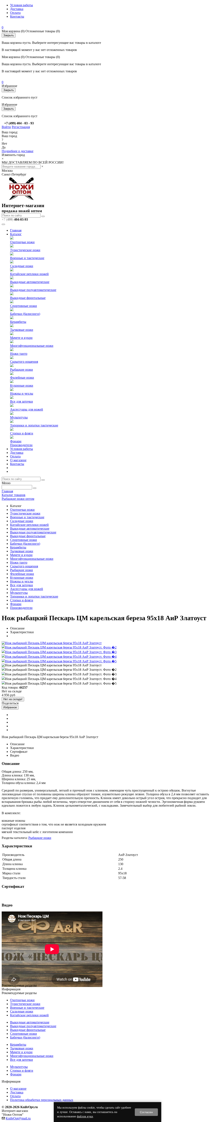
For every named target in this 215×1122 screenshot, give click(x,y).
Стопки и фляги (21, 433)
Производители (21, 445)
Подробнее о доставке (17, 151)
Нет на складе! (12, 699)
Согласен (146, 1112)
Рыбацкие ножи (21, 369)
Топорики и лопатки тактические (34, 425)
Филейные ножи (22, 377)
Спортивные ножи (23, 306)
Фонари (15, 441)
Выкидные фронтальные (28, 298)
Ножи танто (18, 353)
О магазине (18, 460)
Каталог (16, 234)
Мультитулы (19, 417)
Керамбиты (18, 322)
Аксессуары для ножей (26, 409)
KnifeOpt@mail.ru (18, 1118)
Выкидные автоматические (29, 282)
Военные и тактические (27, 258)
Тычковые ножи (21, 330)
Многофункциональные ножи (31, 345)
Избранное (10, 707)
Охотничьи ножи (22, 242)
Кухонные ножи (21, 385)
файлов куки (85, 1116)
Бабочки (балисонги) (25, 314)
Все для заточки (21, 401)
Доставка (16, 9)
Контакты (17, 16)
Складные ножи (21, 266)
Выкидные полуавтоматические (33, 290)
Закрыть (8, 35)
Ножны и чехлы (21, 393)
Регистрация (21, 127)
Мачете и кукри (21, 337)
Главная (15, 230)
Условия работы (21, 5)
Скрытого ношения (24, 361)
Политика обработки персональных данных (41, 1100)
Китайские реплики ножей (29, 274)
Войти (6, 127)
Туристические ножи (25, 250)
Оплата (15, 12)
